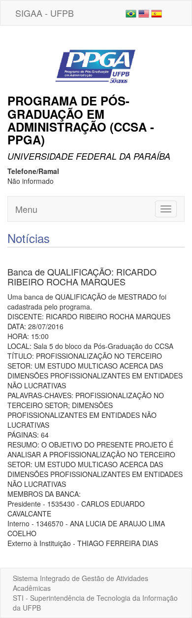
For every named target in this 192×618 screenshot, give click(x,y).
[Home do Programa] (96, 59)
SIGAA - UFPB (44, 12)
